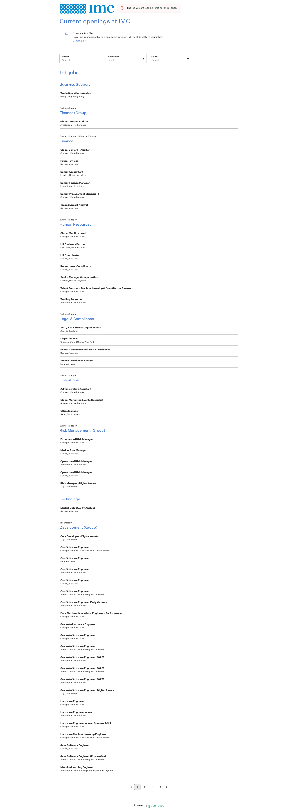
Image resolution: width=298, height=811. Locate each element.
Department (113, 56)
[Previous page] (131, 787)
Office (154, 56)
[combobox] (151, 60)
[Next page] (166, 787)
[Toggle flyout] (143, 59)
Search (65, 56)
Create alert (79, 40)
